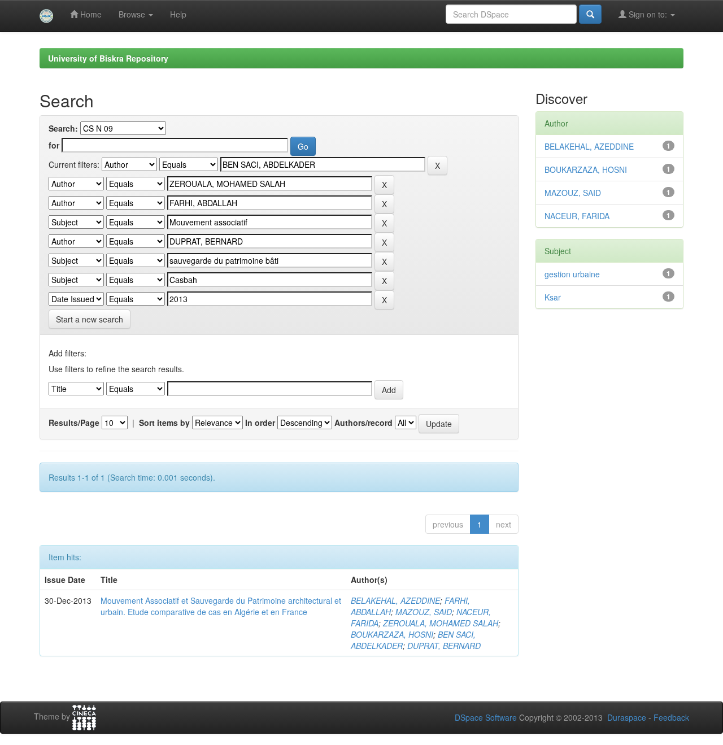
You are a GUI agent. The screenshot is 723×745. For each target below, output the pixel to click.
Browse (133, 14)
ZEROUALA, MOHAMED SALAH (440, 623)
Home (90, 14)
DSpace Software (486, 717)
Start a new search (89, 319)
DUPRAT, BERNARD (444, 645)
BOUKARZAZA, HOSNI (392, 634)
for (54, 145)
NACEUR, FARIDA (577, 215)
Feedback (671, 717)
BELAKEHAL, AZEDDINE (395, 600)
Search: (63, 128)
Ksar (553, 297)
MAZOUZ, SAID (423, 611)
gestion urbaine (572, 274)
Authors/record (363, 422)
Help (178, 14)
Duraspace (626, 717)
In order (260, 422)
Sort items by (164, 422)
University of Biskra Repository (108, 58)
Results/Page (74, 422)
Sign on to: (647, 14)
